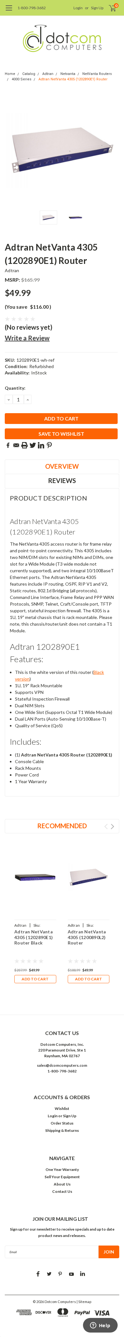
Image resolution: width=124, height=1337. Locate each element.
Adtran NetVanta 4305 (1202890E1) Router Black (33, 937)
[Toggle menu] (8, 11)
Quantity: (15, 388)
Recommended (62, 826)
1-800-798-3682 (31, 7)
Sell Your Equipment (62, 1176)
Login (78, 7)
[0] (108, 8)
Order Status (62, 1123)
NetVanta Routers (97, 74)
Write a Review (27, 338)
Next (113, 150)
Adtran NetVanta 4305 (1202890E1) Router (72, 79)
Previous (11, 150)
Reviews (62, 480)
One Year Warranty (62, 1169)
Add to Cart (35, 979)
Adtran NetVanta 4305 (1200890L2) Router (87, 937)
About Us (62, 1184)
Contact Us (62, 1191)
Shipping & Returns (62, 1130)
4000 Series (21, 79)
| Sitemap (84, 1302)
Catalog (28, 74)
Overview (62, 466)
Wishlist (62, 1108)
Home (10, 74)
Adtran (47, 74)
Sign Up (97, 7)
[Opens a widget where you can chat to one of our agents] (100, 1326)
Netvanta (67, 74)
